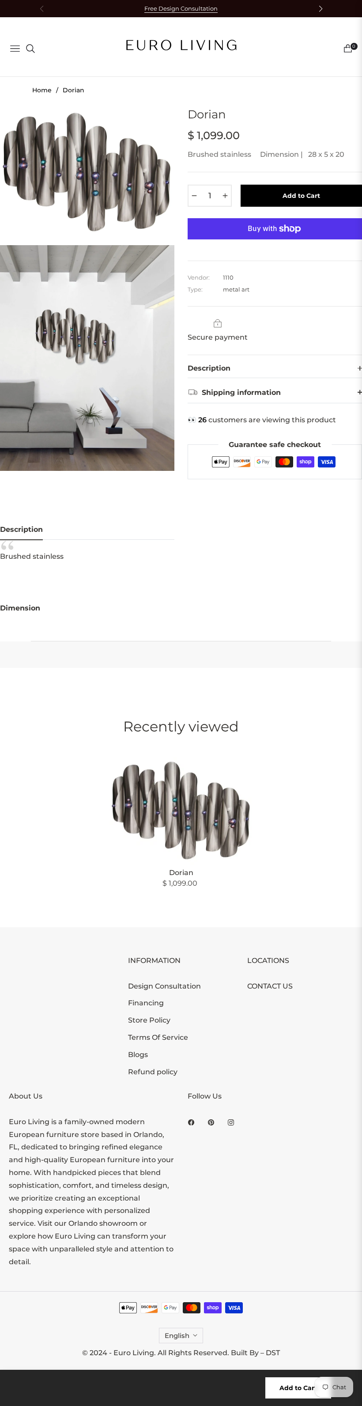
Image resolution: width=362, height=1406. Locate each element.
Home (42, 90)
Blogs (138, 1054)
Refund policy (152, 1072)
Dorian (181, 872)
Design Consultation (164, 986)
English (177, 1335)
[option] (87, 172)
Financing (146, 1003)
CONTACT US (270, 986)
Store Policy (149, 1020)
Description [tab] (21, 529)
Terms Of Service (158, 1037)
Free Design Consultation (181, 8)
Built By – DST (255, 1353)
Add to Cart (298, 1388)
